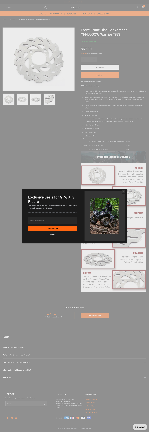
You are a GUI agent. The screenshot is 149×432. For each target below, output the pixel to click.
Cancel (52, 235)
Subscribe (50, 228)
